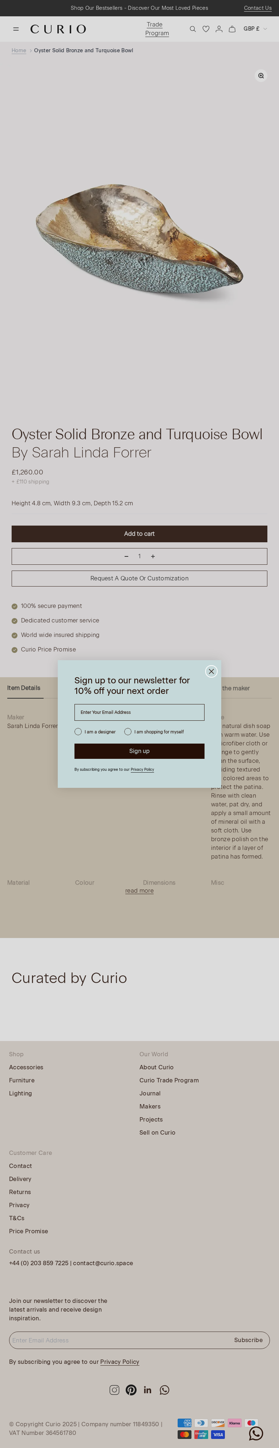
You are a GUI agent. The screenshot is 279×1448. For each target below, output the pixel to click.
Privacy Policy (142, 769)
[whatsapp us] (256, 1433)
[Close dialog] (211, 671)
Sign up (139, 751)
